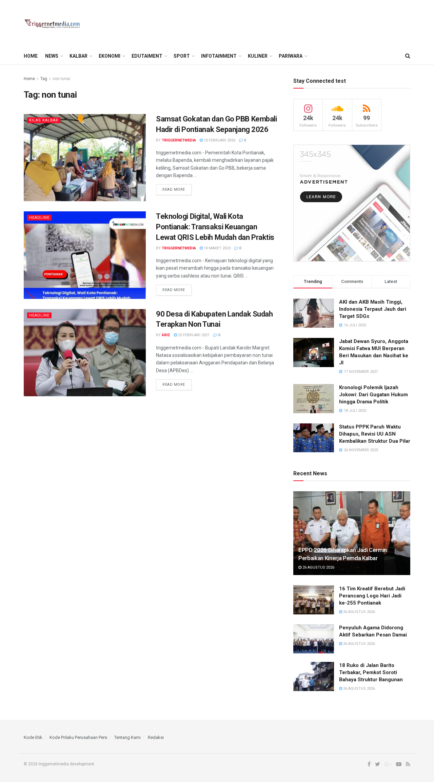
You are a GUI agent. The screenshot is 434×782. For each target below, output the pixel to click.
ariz (166, 335)
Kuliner (258, 56)
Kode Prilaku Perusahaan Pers (78, 737)
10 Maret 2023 (217, 248)
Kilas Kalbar (43, 120)
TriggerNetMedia (179, 140)
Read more (173, 189)
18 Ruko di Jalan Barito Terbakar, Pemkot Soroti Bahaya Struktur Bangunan (371, 672)
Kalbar (78, 56)
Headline (39, 217)
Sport (182, 56)
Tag (43, 78)
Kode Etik (33, 737)
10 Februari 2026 (219, 140)
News (51, 56)
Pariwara (290, 56)
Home (31, 56)
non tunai (61, 78)
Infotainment (219, 56)
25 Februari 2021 (193, 335)
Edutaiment (147, 56)
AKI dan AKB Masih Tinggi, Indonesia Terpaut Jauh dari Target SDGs (372, 309)
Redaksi (156, 737)
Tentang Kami (127, 737)
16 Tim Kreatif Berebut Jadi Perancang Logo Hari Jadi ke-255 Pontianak (372, 596)
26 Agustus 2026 (317, 567)
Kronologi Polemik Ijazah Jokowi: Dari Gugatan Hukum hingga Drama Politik (373, 394)
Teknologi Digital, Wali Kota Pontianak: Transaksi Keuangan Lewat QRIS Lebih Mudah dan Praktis (215, 227)
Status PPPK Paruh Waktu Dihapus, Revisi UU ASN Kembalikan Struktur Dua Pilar (374, 434)
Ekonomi (109, 56)
